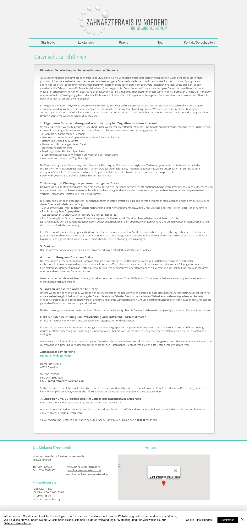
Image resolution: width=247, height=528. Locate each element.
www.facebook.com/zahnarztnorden (87, 474)
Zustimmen (227, 520)
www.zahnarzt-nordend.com (83, 466)
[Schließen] (242, 519)
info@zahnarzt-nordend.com (66, 381)
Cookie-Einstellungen (199, 520)
